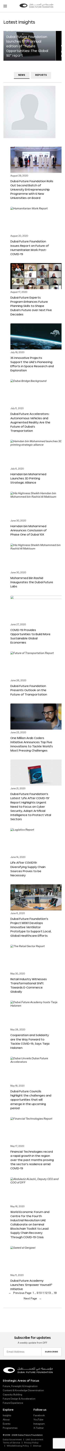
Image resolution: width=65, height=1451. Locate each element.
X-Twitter (38, 1428)
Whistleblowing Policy (18, 1446)
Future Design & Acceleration (19, 1399)
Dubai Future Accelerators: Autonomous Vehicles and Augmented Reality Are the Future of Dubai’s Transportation (30, 422)
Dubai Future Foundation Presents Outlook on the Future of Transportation (28, 690)
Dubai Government (12, 1440)
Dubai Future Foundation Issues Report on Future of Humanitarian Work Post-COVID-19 (29, 247)
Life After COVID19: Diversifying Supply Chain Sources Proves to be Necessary (27, 869)
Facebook (39, 1415)
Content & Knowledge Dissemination (23, 1390)
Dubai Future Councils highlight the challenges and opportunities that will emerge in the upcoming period (30, 1100)
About (6, 1419)
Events (6, 1424)
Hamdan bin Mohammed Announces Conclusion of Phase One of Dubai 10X (28, 530)
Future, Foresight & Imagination (20, 1386)
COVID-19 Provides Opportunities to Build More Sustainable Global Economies (30, 636)
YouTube (38, 1419)
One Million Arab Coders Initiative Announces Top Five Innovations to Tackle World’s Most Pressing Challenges (31, 744)
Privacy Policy (31, 1443)
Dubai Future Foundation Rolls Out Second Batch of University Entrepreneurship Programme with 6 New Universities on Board (31, 189)
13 (49, 1293)
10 (40, 1293)
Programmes (10, 1428)
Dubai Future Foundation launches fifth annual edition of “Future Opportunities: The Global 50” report (27, 46)
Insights (7, 1415)
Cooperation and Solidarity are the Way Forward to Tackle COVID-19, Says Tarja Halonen (29, 1041)
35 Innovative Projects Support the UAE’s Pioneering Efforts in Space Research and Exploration (32, 364)
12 (46, 1293)
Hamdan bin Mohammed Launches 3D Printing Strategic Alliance (28, 478)
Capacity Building (12, 1394)
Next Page (33, 1298)
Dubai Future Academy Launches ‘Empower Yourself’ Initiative (31, 1285)
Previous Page (19, 1293)
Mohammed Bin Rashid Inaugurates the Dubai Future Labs (31, 582)
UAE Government (34, 1440)
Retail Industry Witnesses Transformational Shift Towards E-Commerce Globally (28, 985)
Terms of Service (11, 1443)
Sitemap (37, 1446)
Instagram (39, 1424)
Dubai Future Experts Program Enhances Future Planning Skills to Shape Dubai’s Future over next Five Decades (31, 306)
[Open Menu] (5, 6)
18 (55, 1293)
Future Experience (13, 1403)
